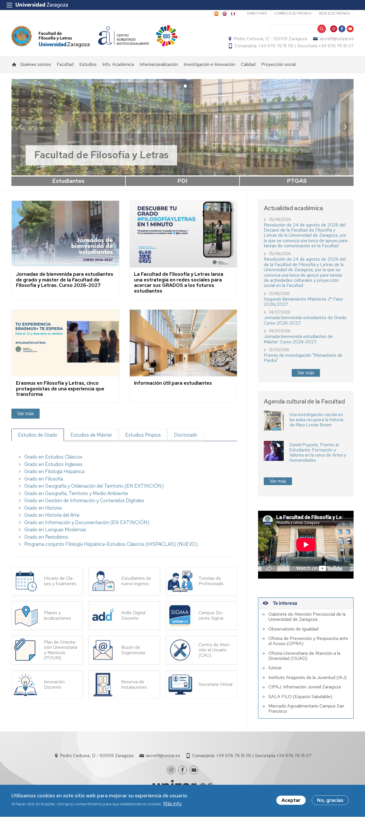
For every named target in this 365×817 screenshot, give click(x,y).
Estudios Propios (143, 435)
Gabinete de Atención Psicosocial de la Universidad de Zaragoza (307, 617)
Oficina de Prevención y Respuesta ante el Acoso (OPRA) (308, 641)
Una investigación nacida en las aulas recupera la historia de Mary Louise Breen (316, 420)
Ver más (25, 413)
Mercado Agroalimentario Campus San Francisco (306, 709)
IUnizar (275, 667)
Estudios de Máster (91, 435)
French (232, 14)
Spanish (216, 14)
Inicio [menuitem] (14, 64)
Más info (172, 804)
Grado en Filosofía (43, 479)
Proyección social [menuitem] (278, 64)
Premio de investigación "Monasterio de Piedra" (303, 357)
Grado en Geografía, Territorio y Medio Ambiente (76, 493)
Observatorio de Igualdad (293, 629)
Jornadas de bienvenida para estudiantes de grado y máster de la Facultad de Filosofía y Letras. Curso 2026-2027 (64, 279)
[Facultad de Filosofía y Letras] (50, 36)
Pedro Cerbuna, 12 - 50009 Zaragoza (270, 39)
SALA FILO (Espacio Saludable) (300, 696)
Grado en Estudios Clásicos (53, 457)
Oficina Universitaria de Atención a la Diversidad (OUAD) (304, 656)
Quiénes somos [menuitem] (35, 64)
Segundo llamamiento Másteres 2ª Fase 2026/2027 (303, 301)
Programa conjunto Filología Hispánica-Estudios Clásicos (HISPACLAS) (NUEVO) (111, 544)
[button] (345, 126)
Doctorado (185, 435)
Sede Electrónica (334, 13)
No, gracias (330, 800)
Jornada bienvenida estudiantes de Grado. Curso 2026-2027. (305, 320)
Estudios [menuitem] (88, 64)
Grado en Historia (43, 508)
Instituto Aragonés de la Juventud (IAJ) (307, 677)
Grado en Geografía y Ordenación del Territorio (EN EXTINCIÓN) (94, 486)
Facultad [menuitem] (65, 64)
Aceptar (291, 800)
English (224, 14)
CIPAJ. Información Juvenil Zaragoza (304, 687)
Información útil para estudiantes (173, 383)
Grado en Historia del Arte (52, 515)
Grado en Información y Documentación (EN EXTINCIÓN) (86, 522)
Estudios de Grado (37, 435)
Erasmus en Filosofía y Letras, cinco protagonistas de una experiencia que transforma (60, 388)
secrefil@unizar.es (336, 39)
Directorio (257, 13)
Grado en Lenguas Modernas (55, 529)
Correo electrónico (293, 13)
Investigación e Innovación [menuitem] (209, 64)
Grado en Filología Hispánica (54, 471)
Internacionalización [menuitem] (159, 64)
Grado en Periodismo (46, 537)
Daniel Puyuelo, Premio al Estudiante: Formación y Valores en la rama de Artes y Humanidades (317, 452)
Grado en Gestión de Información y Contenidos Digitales (84, 500)
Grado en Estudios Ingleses (53, 464)
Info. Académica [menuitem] (118, 64)
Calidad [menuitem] (248, 64)
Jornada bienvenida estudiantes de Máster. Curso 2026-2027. (298, 338)
